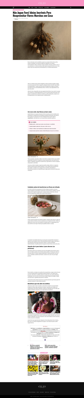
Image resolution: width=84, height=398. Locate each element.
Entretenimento (46, 7)
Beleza (32, 7)
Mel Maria (16, 19)
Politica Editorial (53, 392)
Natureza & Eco (40, 7)
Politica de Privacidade (31, 392)
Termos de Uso (47, 392)
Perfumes (35, 7)
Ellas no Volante (52, 7)
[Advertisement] (44, 76)
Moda (29, 7)
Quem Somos (42, 392)
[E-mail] (45, 340)
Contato (37, 392)
